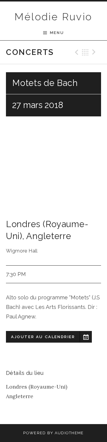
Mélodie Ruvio (53, 17)
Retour (85, 52)
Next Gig (95, 52)
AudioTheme (69, 433)
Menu (57, 32)
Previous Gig (76, 52)
